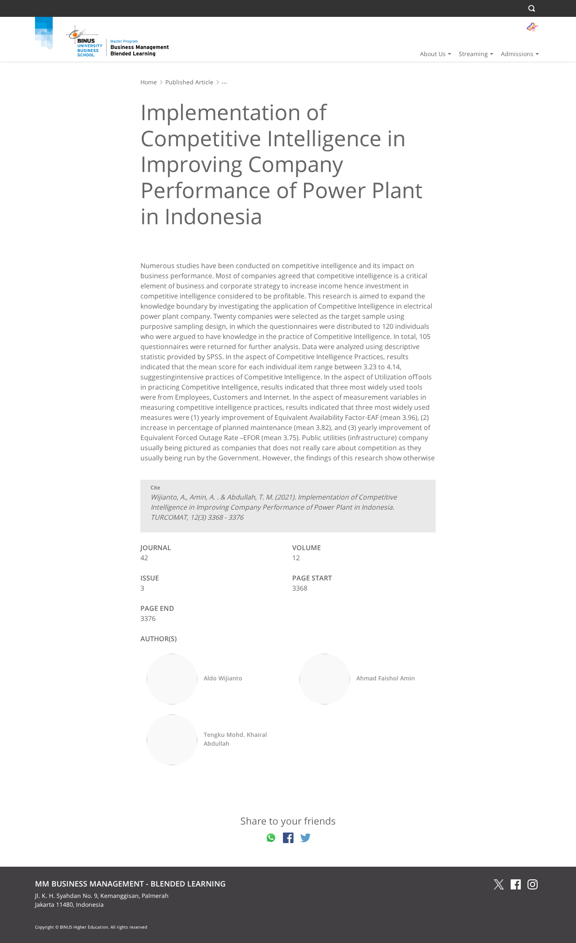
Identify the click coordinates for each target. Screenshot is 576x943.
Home (148, 82)
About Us (433, 54)
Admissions (517, 54)
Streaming (473, 54)
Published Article (189, 82)
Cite (155, 487)
